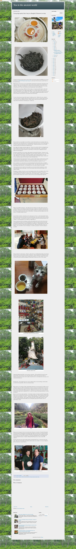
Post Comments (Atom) (20, 508)
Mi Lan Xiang (30, 476)
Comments (54, 81)
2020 (53, 65)
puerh (36, 476)
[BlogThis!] (24, 475)
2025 (53, 58)
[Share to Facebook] (26, 475)
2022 (53, 62)
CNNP (22, 476)
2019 (53, 66)
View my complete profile (59, 35)
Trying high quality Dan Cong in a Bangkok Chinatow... (58, 53)
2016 (53, 70)
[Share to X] (25, 475)
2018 (53, 68)
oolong (33, 476)
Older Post (46, 506)
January (55, 56)
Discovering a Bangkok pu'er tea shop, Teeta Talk (26, 514)
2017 (53, 69)
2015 (53, 72)
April (54, 47)
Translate (46, 515)
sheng (38, 476)
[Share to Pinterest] (27, 475)
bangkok (17, 476)
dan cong (25, 476)
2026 (53, 40)
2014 (53, 73)
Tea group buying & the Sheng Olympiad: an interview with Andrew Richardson (27, 525)
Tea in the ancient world (25, 4)
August (55, 42)
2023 (53, 61)
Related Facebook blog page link (54, 34)
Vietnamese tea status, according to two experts (57, 51)
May (54, 46)
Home (31, 506)
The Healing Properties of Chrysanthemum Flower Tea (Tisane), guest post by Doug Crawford (27, 531)
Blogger (42, 537)
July (54, 43)
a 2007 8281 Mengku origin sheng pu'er (24, 80)
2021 (53, 63)
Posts (54, 79)
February (55, 55)
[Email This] (24, 475)
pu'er (35, 476)
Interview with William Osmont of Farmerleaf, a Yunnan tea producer (27, 520)
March (55, 49)
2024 (53, 59)
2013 (53, 75)
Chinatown (20, 476)
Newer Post (15, 506)
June (54, 44)
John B (60, 33)
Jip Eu (27, 476)
